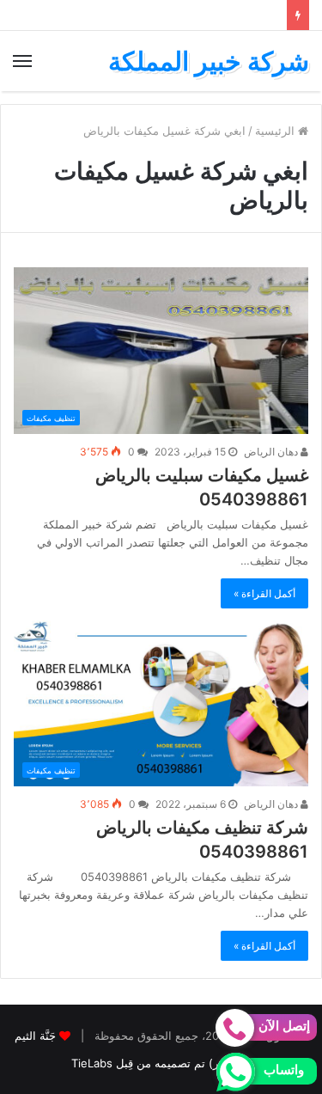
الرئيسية (276, 131)
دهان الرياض (272, 451)
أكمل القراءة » (264, 593)
